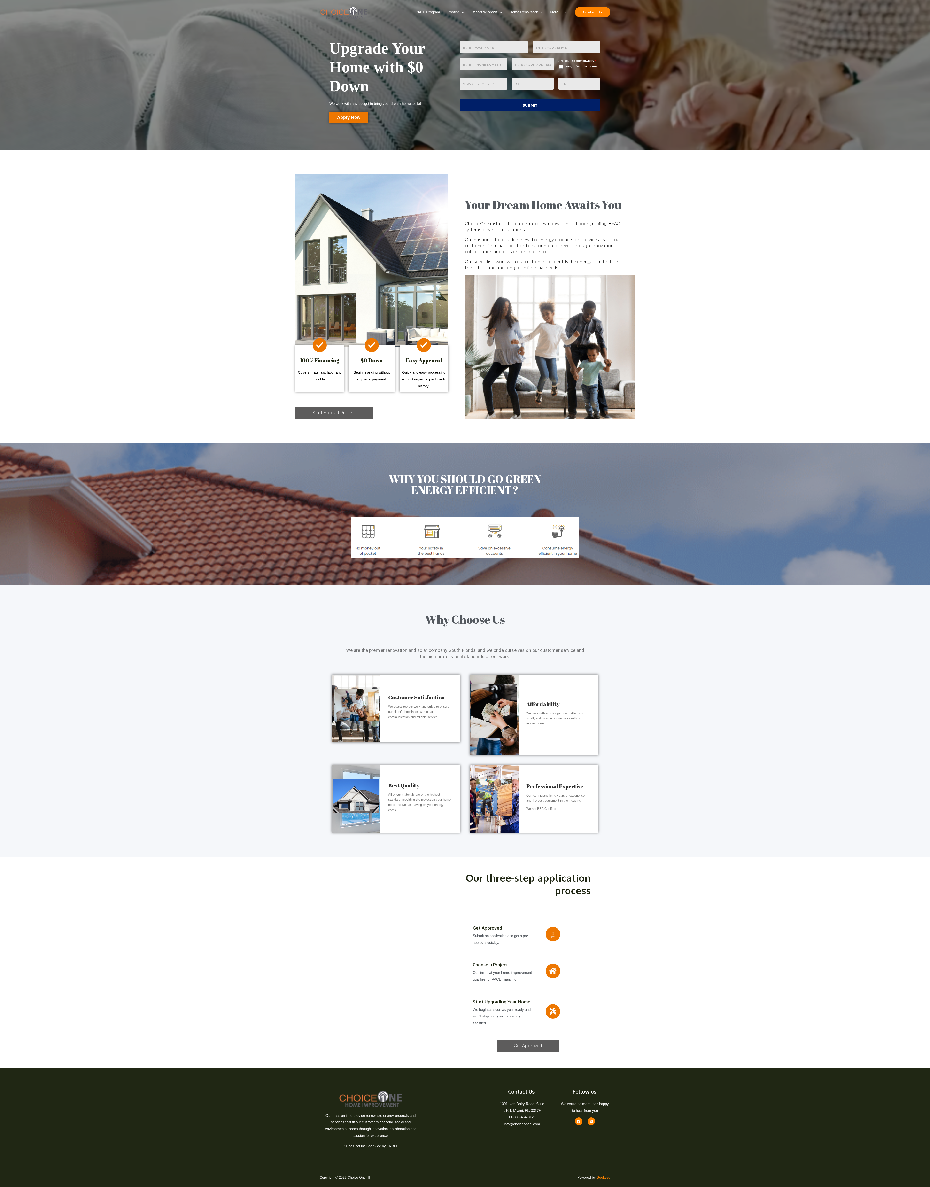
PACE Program (428, 12)
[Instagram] (591, 1121)
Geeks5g (603, 1177)
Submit (530, 105)
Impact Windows (484, 12)
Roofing (453, 12)
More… (556, 12)
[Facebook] (578, 1121)
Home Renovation (524, 12)
